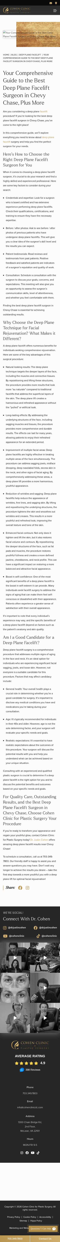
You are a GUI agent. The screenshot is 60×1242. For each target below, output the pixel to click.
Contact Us (45, 1238)
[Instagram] (27, 888)
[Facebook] (20, 888)
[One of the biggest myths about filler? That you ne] (45, 1018)
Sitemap (23, 1221)
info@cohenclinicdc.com (30, 1107)
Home (6, 54)
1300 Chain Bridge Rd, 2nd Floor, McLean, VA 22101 (30, 1126)
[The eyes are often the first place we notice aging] (15, 988)
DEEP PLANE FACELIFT (30, 54)
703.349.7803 (30, 1093)
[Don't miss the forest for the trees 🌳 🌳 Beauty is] (15, 958)
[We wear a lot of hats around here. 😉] (15, 1018)
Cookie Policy (29, 1217)
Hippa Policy (36, 1221)
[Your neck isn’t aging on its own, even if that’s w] (45, 958)
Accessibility (45, 1217)
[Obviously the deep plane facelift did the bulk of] (45, 988)
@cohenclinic (16, 935)
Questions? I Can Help (41, 1229)
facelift (43, 111)
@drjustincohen (17, 927)
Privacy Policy (13, 1217)
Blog (14, 54)
